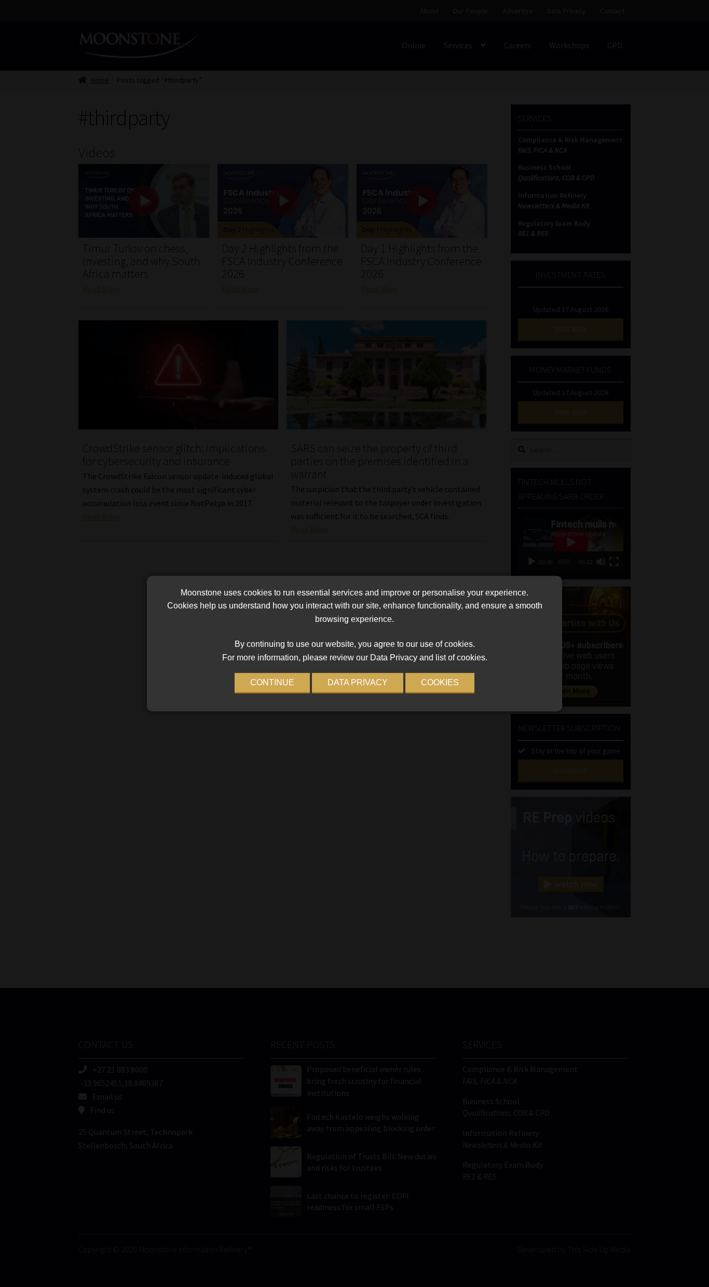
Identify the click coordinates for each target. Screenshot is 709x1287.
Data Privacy (358, 682)
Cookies (440, 682)
